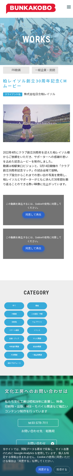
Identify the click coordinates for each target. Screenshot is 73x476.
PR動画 (16, 70)
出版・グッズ (14, 338)
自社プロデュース (14, 363)
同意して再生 (33, 214)
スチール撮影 (14, 330)
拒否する (62, 469)
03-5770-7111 (40, 423)
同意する (44, 469)
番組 (37, 306)
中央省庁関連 (14, 347)
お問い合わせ (36, 443)
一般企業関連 (37, 355)
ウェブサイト (37, 322)
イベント (37, 330)
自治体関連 (37, 347)
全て (14, 306)
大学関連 (14, 355)
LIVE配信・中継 (37, 314)
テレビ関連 (37, 338)
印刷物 (14, 322)
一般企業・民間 (45, 70)
